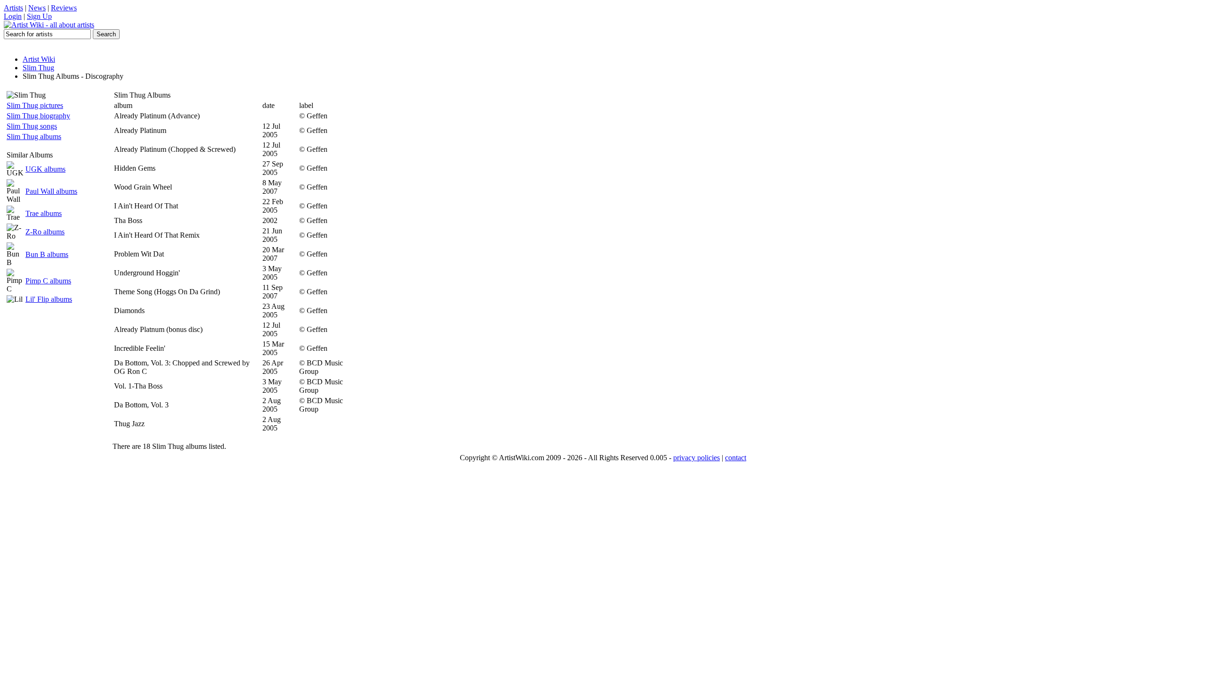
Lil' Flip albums (48, 299)
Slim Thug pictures (35, 105)
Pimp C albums (48, 281)
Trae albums (43, 213)
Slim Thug (38, 68)
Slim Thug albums (34, 136)
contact (735, 458)
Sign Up (39, 16)
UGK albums (45, 169)
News (37, 8)
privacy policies (696, 458)
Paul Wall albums (51, 191)
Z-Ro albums (45, 232)
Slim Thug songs (32, 126)
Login (13, 16)
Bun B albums (46, 254)
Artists (13, 8)
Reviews (64, 8)
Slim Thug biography (38, 116)
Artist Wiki (39, 59)
